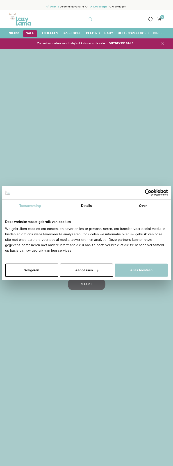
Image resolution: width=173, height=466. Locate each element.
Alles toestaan (141, 270)
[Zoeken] (90, 19)
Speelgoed (72, 33)
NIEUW (14, 33)
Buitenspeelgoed (133, 33)
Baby (108, 33)
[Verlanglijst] (150, 19)
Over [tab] (143, 205)
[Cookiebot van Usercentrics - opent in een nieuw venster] (148, 192)
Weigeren (31, 270)
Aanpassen (84, 270)
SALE (30, 33)
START (86, 284)
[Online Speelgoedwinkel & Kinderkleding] (23, 19)
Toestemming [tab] (30, 205)
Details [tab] (86, 205)
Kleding (93, 33)
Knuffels (49, 33)
